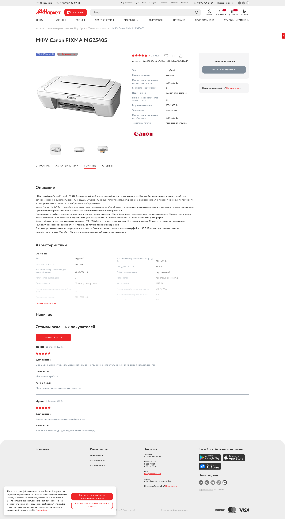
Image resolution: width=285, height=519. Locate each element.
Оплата (174, 3)
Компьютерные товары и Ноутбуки (66, 28)
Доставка (164, 3)
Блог (144, 3)
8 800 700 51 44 (151, 464)
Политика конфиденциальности (174, 510)
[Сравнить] (173, 56)
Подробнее (41, 510)
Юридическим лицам (130, 3)
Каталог (40, 28)
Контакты (185, 3)
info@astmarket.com (152, 474)
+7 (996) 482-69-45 (152, 455)
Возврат (152, 3)
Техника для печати (98, 28)
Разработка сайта (206, 489)
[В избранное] (166, 56)
